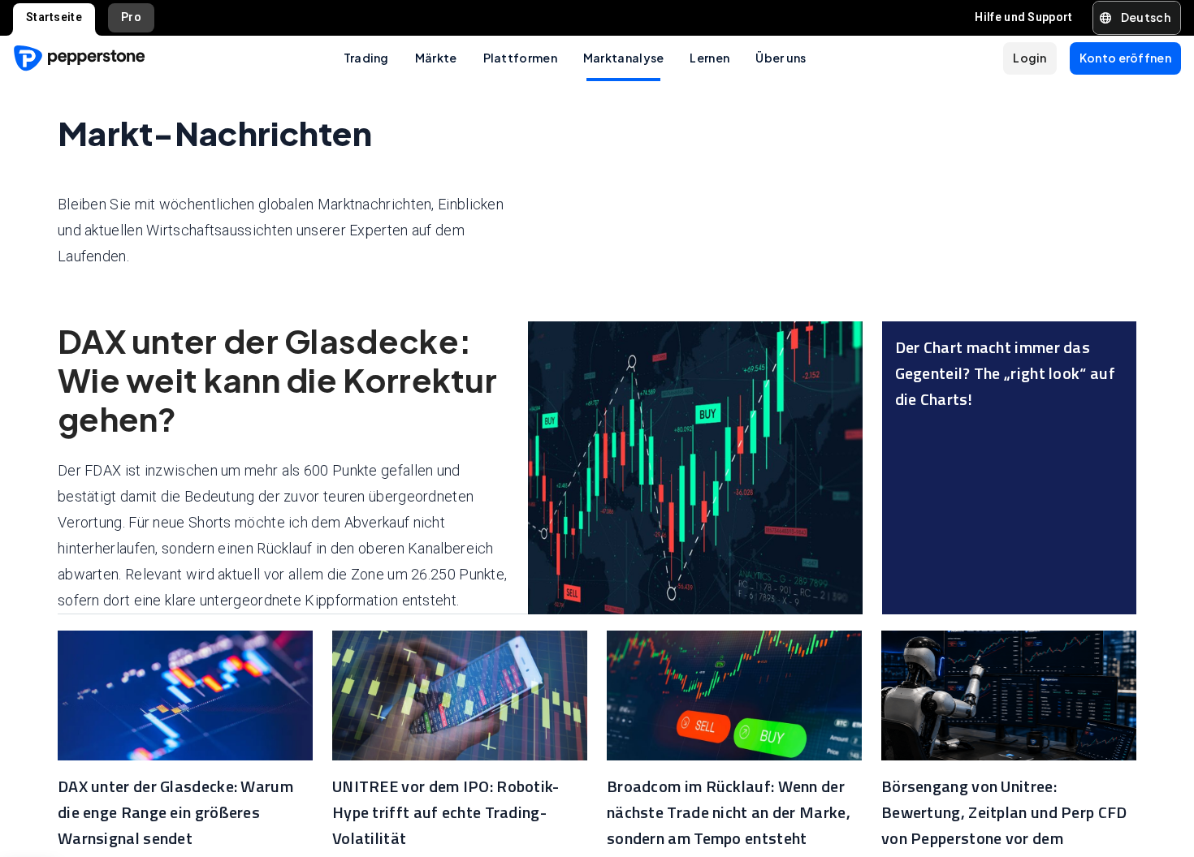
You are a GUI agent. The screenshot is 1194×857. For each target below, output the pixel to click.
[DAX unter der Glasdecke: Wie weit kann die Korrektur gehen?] (695, 467)
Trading (366, 57)
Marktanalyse (623, 57)
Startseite (54, 17)
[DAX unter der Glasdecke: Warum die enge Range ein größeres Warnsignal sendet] (185, 695)
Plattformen (520, 57)
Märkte (436, 57)
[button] (1136, 18)
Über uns (780, 57)
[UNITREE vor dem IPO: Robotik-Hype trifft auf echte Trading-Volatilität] (459, 695)
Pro (131, 17)
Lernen (709, 57)
